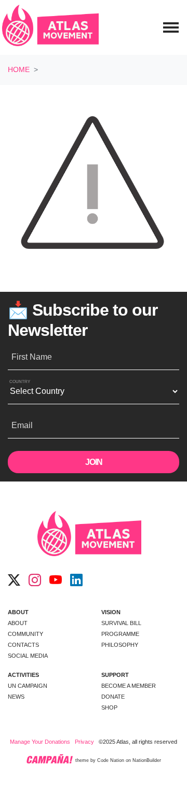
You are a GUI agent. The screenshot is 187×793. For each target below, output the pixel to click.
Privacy (84, 742)
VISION (111, 612)
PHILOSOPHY (119, 645)
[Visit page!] (14, 580)
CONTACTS (23, 645)
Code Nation (110, 760)
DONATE (113, 696)
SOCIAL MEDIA (28, 656)
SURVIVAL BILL (121, 623)
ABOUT (18, 612)
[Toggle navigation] (171, 27)
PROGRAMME (120, 634)
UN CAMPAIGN (27, 686)
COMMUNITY (25, 634)
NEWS (16, 696)
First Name (31, 356)
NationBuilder (146, 760)
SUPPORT (115, 675)
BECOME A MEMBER (128, 686)
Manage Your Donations (40, 742)
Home (19, 69)
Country (19, 381)
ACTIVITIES (23, 675)
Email (22, 425)
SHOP (109, 707)
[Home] (50, 27)
